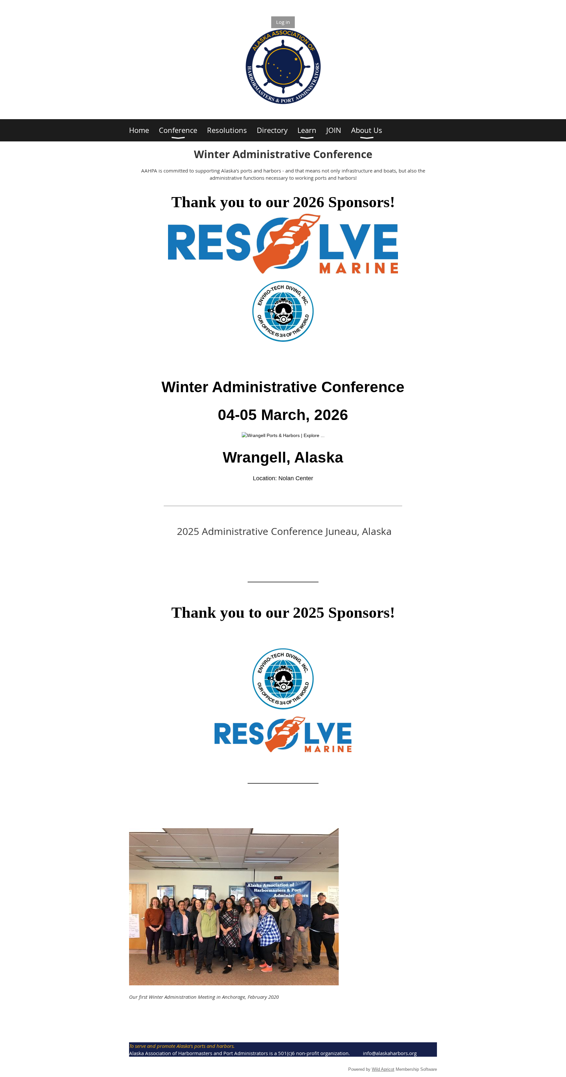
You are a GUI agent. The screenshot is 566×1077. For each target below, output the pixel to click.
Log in (283, 22)
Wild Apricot (383, 1069)
